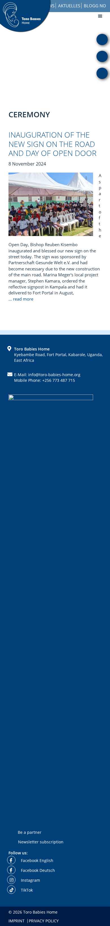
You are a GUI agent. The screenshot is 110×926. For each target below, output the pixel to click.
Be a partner (29, 832)
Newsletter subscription (40, 841)
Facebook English (36, 860)
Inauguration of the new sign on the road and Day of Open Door (52, 143)
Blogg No (95, 5)
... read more (21, 299)
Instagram (30, 880)
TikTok (26, 890)
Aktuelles (69, 5)
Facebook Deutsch (37, 870)
